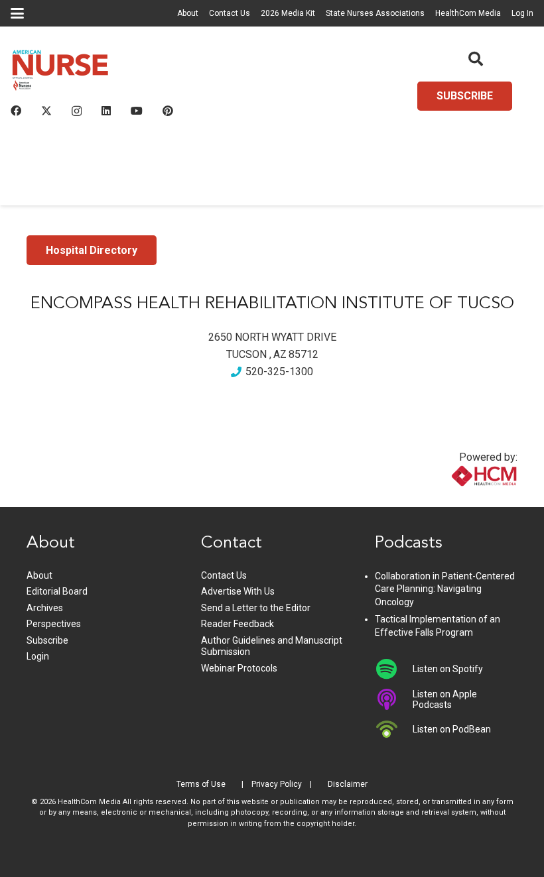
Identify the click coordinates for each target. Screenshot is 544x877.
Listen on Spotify (448, 669)
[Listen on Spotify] (394, 668)
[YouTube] (137, 110)
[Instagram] (77, 111)
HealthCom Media (468, 13)
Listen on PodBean (452, 729)
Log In (522, 13)
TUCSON (246, 354)
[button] (17, 13)
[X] (46, 110)
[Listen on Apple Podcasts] (394, 699)
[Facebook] (16, 110)
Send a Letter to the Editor (255, 608)
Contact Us (229, 13)
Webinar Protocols (239, 668)
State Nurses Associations (375, 13)
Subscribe (47, 640)
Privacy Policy (276, 784)
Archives (45, 608)
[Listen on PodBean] (394, 729)
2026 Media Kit (288, 13)
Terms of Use (201, 784)
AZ (280, 354)
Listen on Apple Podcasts (445, 699)
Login (38, 656)
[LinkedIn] (106, 110)
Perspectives (54, 623)
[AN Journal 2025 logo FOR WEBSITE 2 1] (60, 73)
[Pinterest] (168, 110)
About (187, 13)
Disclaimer (348, 784)
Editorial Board (57, 591)
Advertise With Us (238, 591)
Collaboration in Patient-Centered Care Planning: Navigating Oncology (445, 589)
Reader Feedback (237, 623)
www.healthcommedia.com (455, 499)
